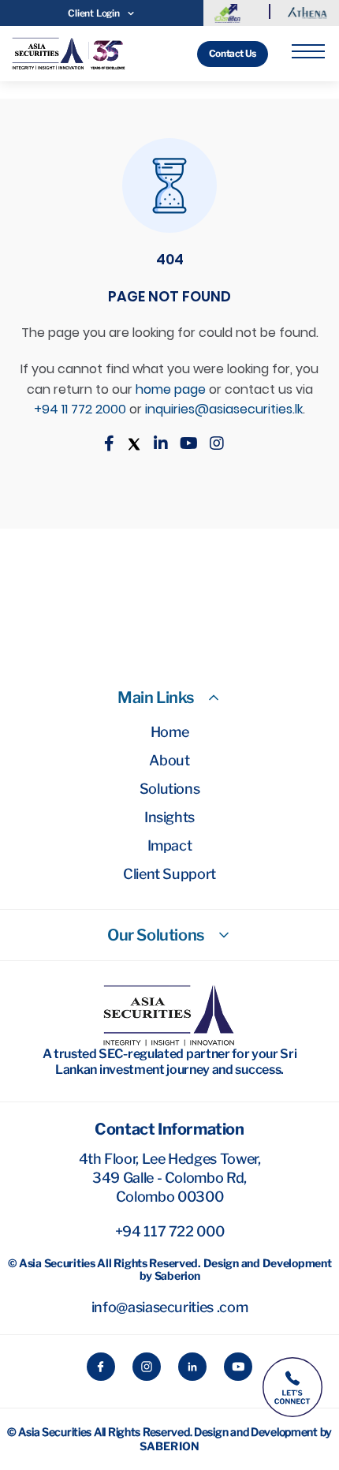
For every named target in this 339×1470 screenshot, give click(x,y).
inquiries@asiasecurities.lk (224, 409)
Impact (169, 845)
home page (171, 389)
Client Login (93, 13)
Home (170, 732)
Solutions (170, 788)
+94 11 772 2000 (80, 409)
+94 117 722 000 (170, 1231)
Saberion (169, 1446)
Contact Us (232, 53)
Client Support (169, 874)
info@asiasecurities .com (169, 1307)
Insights (169, 817)
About (169, 760)
